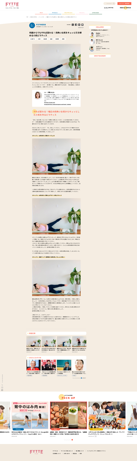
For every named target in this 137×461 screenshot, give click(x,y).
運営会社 (75, 453)
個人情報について (80, 451)
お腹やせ (33, 39)
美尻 (51, 39)
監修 (81, 453)
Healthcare (68, 12)
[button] (65, 439)
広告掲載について (57, 453)
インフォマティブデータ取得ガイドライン (96, 451)
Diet (41, 12)
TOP (27, 17)
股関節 (57, 39)
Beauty (82, 12)
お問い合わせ (67, 453)
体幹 (39, 39)
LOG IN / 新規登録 (124, 3)
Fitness (55, 12)
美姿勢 (45, 39)
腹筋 (63, 39)
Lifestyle (95, 12)
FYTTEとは (55, 451)
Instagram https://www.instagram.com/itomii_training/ (57, 104)
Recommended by (77, 378)
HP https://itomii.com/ (49, 102)
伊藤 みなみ (51, 92)
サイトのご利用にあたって (67, 451)
